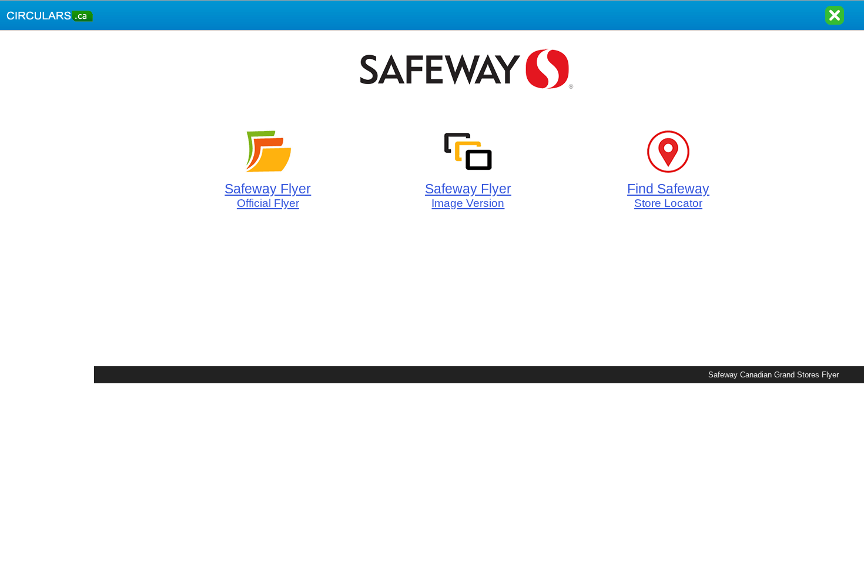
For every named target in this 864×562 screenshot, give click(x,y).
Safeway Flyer (268, 195)
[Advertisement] (47, 207)
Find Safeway (668, 195)
